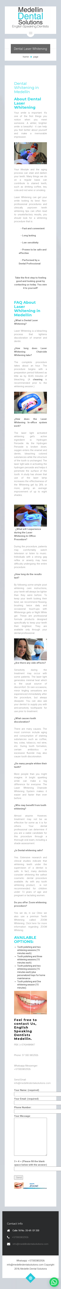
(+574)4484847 (27, 1044)
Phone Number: (22, 1107)
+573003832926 (22, 1069)
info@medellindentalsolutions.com (32, 1083)
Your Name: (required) (26, 1090)
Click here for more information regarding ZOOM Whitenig (30, 927)
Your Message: (22, 1116)
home (26, 57)
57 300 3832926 (30, 1055)
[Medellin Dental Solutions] (30, 20)
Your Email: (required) (26, 1098)
